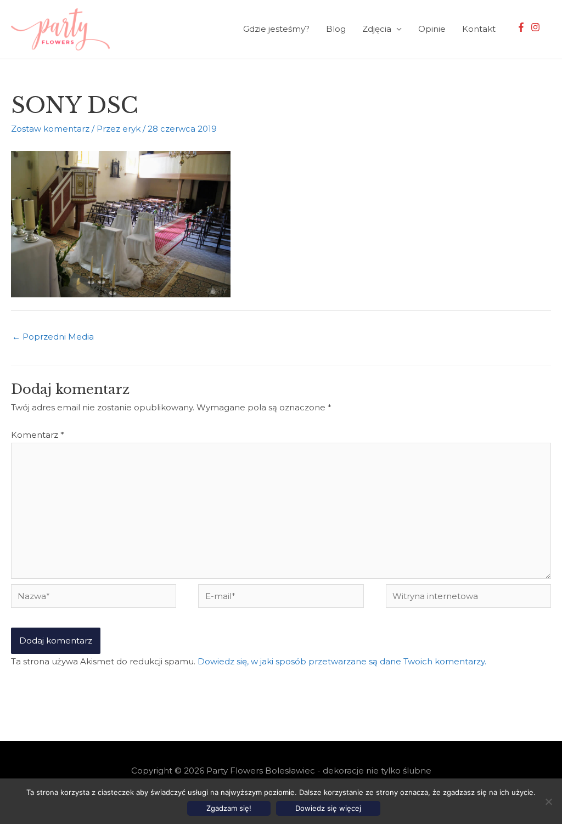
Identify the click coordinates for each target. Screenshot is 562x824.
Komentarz (37, 435)
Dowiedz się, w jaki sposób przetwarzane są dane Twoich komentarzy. (342, 661)
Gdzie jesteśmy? (276, 29)
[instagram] (537, 27)
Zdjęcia (376, 29)
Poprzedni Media (53, 336)
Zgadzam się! (228, 808)
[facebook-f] (522, 27)
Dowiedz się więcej (328, 808)
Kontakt (479, 29)
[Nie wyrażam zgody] (548, 801)
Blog (336, 29)
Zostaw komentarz (50, 128)
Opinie (432, 29)
